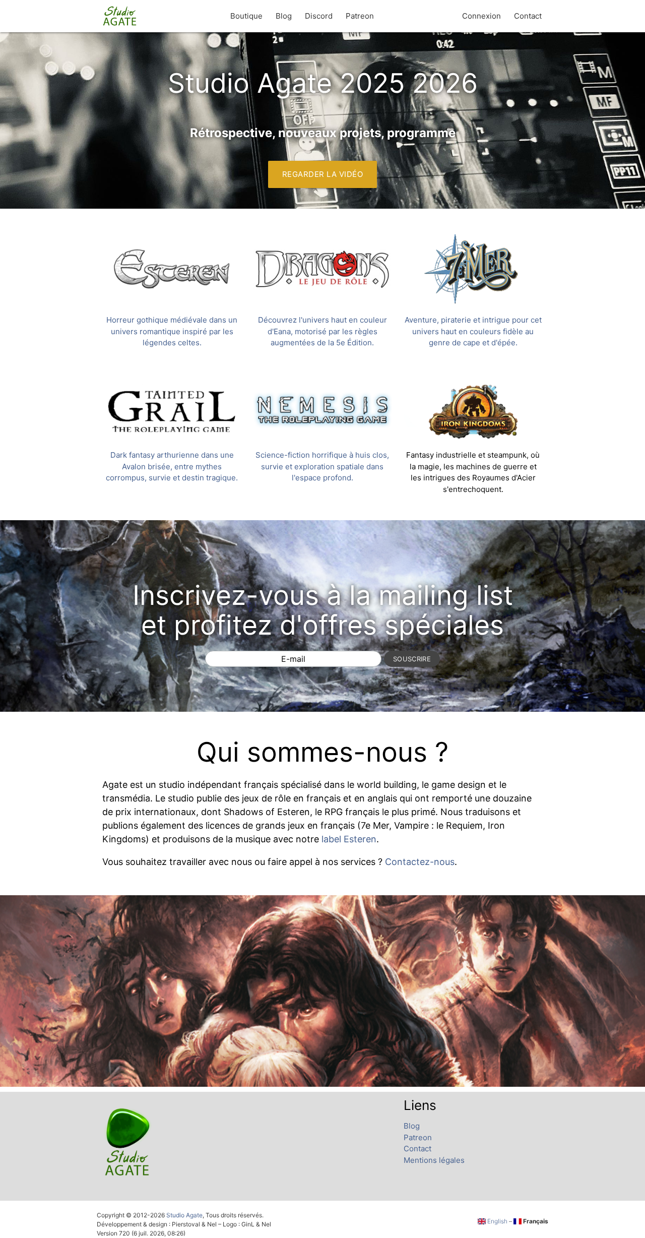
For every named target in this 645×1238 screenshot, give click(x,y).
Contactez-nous (420, 861)
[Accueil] (120, 16)
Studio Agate (184, 1215)
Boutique (246, 16)
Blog (284, 16)
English (496, 1221)
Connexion (481, 16)
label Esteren (348, 839)
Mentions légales (434, 1160)
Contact (528, 16)
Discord (319, 16)
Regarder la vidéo (322, 174)
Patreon (360, 16)
